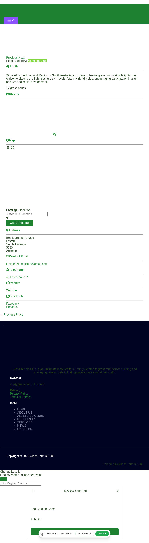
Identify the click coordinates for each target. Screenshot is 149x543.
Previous (12, 306)
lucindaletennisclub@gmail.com (26, 263)
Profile (13, 66)
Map (12, 140)
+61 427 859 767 (17, 277)
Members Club (37, 60)
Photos (14, 94)
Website (14, 282)
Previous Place (11, 314)
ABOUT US (24, 412)
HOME (21, 409)
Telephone (16, 269)
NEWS (21, 425)
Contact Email (18, 256)
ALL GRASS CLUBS (30, 415)
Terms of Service (20, 396)
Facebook (16, 296)
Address (14, 230)
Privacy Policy (19, 393)
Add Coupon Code (43, 508)
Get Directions (19, 222)
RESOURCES (26, 419)
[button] (12, 57)
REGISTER (24, 428)
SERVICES (24, 422)
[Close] (3, 479)
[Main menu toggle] (11, 20)
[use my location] (74, 218)
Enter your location (18, 210)
